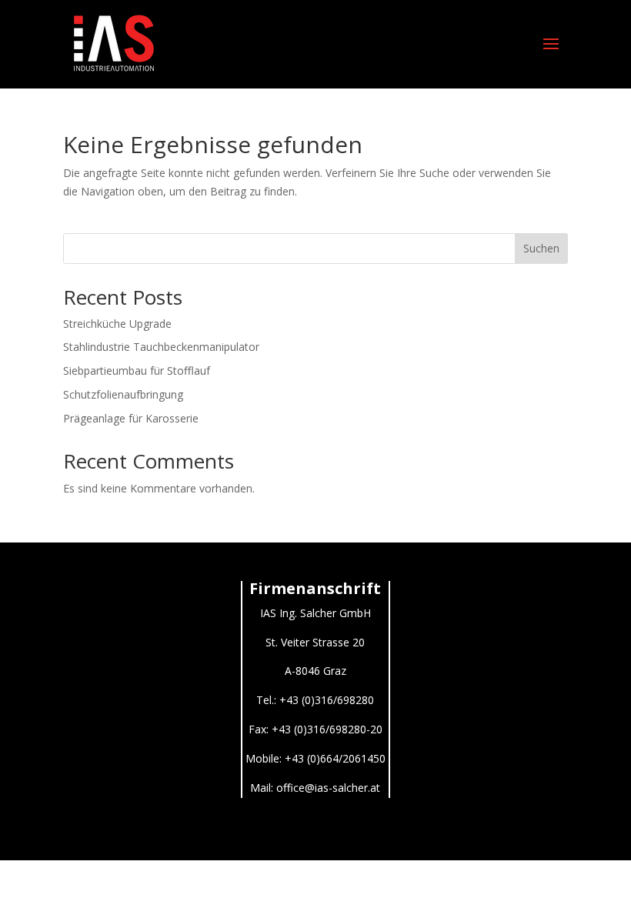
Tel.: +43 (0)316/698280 (315, 700)
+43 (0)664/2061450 (335, 758)
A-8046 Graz (315, 670)
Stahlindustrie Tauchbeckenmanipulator (161, 346)
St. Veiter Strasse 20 (315, 642)
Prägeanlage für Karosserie (131, 418)
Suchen (541, 248)
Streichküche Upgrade (117, 323)
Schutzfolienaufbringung (123, 394)
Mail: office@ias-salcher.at (315, 787)
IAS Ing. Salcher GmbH (315, 613)
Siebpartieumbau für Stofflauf (136, 370)
